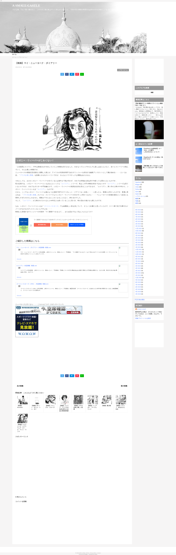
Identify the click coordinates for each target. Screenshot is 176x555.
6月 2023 (138, 219)
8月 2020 (138, 282)
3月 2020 (138, 294)
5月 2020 (138, 289)
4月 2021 (138, 268)
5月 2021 (138, 266)
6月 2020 (138, 287)
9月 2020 (138, 280)
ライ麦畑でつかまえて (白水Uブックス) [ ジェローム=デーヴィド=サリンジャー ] (61, 220)
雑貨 (136, 198)
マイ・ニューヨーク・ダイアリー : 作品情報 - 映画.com (33, 247)
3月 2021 (138, 270)
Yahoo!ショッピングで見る (77, 224)
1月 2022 (138, 247)
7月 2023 (138, 217)
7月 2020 (138, 284)
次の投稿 (20, 386)
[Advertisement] (70, 92)
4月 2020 (138, 291)
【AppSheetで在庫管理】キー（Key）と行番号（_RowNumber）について (152, 150)
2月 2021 (138, 273)
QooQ (137, 191)
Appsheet (138, 182)
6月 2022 (138, 238)
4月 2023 (138, 221)
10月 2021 (138, 254)
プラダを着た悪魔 (26, 175)
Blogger (137, 184)
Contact (99, 553)
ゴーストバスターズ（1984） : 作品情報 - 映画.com (32, 284)
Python (137, 189)
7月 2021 (138, 261)
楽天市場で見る (42, 224)
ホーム (14, 54)
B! (72, 74)
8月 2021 (138, 259)
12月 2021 (138, 249)
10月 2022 (138, 231)
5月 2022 (138, 240)
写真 (136, 201)
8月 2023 (138, 214)
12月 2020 (138, 277)
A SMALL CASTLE (26, 5)
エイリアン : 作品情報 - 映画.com (26, 265)
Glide (137, 187)
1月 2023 (138, 226)
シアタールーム (123, 70)
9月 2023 (138, 212)
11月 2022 (138, 228)
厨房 (136, 203)
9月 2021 (138, 256)
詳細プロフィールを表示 (143, 318)
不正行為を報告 (140, 299)
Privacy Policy (93, 553)
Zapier (137, 194)
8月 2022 (138, 233)
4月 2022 (138, 242)
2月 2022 (138, 245)
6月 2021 (138, 263)
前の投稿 (124, 386)
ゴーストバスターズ (51, 206)
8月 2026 (138, 210)
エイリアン (65, 184)
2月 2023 (138, 224)
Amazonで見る (59, 224)
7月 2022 (138, 235)
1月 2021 (138, 275)
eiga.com (19, 259)
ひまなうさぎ (141, 309)
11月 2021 (138, 252)
